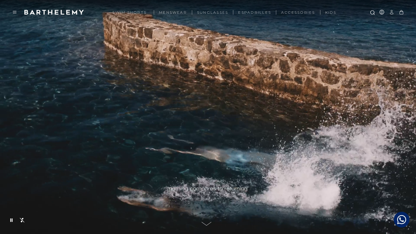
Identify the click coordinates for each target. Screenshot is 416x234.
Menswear (173, 12)
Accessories (298, 12)
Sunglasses (212, 12)
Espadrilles (254, 12)
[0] (401, 12)
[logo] (54, 12)
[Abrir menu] (14, 12)
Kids (331, 12)
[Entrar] (392, 12)
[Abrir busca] (372, 12)
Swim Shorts (129, 12)
